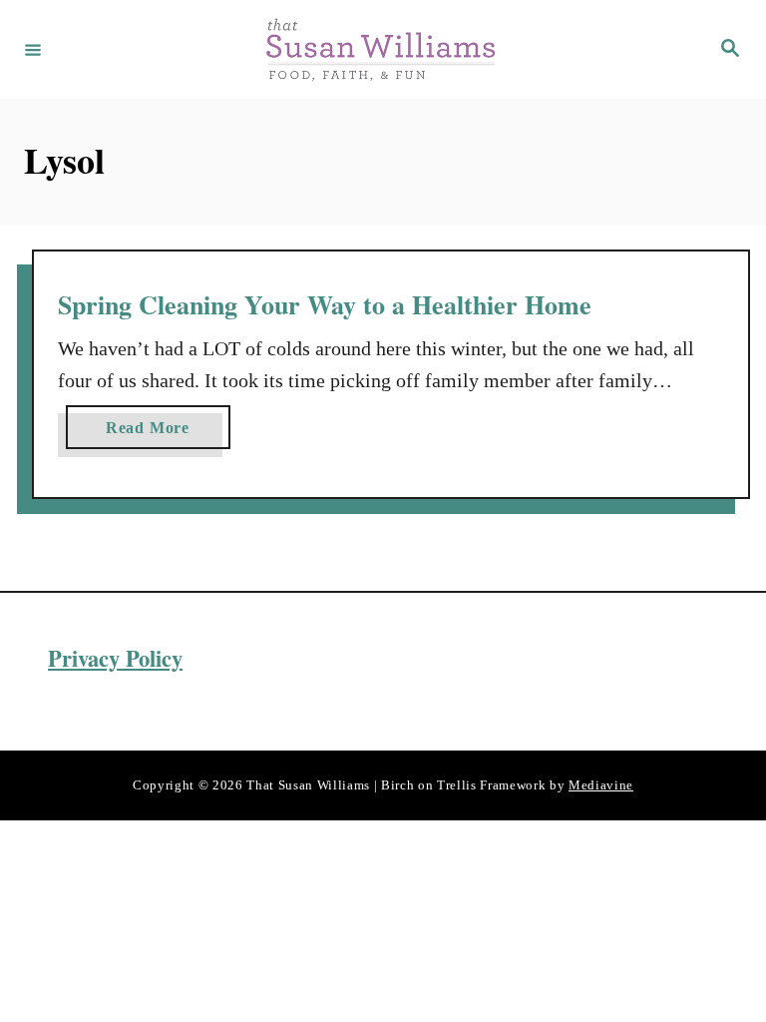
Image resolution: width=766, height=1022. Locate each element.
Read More (155, 433)
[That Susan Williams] (380, 49)
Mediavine (601, 784)
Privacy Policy (115, 658)
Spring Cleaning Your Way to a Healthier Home (324, 304)
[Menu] (33, 49)
